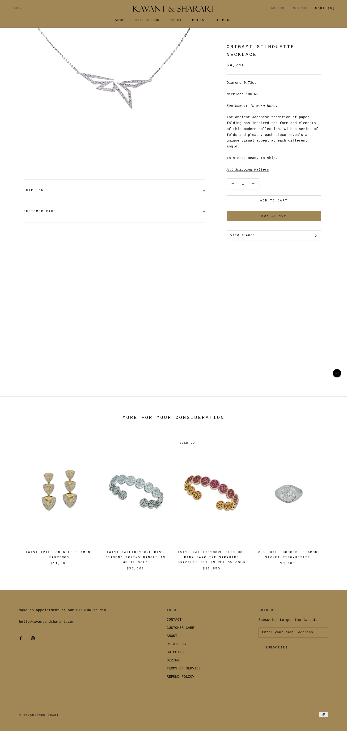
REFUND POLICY (180, 677)
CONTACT (174, 620)
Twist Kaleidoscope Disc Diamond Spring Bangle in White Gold (135, 557)
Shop (120, 20)
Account (279, 8)
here (271, 106)
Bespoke (223, 20)
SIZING (173, 661)
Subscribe (276, 647)
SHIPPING (34, 190)
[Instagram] (33, 638)
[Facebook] (20, 638)
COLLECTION (147, 20)
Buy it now (273, 216)
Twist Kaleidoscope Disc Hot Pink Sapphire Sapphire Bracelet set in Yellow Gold (211, 557)
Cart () (325, 8)
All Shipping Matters (248, 170)
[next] (332, 499)
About (176, 20)
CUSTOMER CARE (180, 628)
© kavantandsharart (39, 715)
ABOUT (172, 636)
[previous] (14, 499)
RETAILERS (176, 644)
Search (299, 8)
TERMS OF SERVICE (184, 669)
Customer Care (40, 211)
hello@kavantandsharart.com (46, 622)
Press (198, 20)
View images (242, 235)
